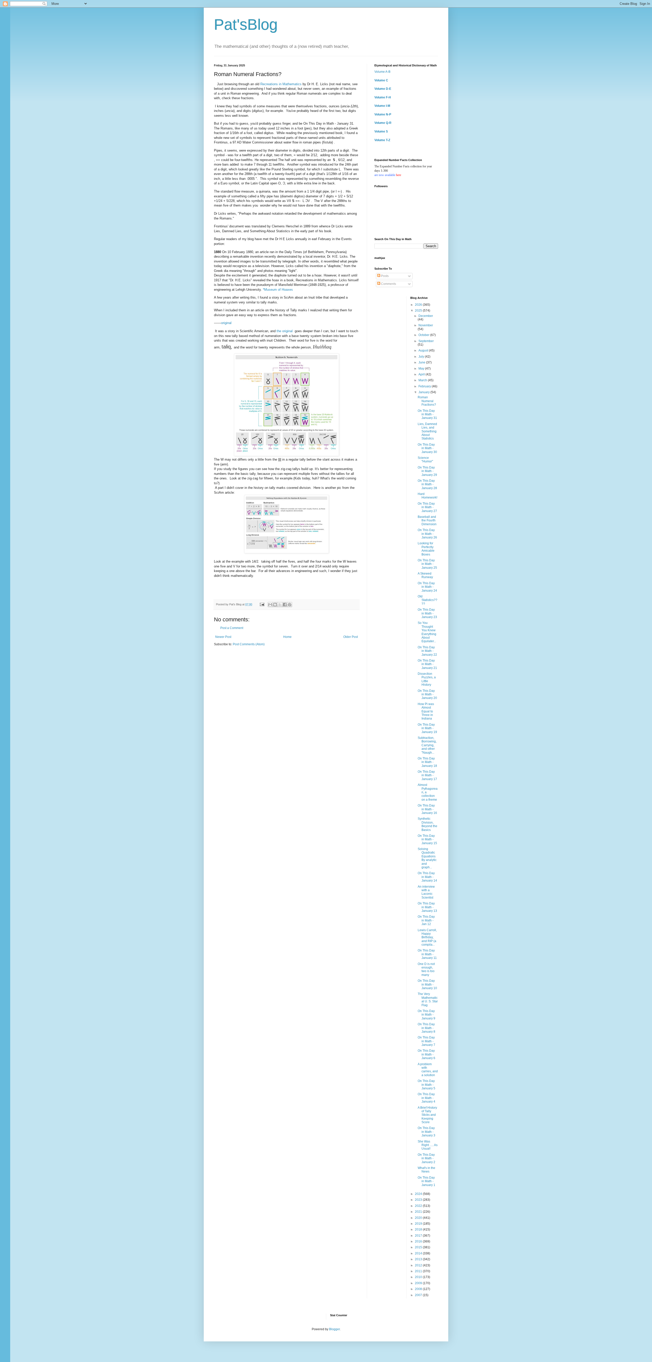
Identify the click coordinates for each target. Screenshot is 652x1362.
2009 (419, 1283)
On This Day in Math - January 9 (426, 1014)
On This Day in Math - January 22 (427, 651)
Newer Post (223, 637)
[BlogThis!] (275, 604)
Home (287, 637)
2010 (419, 1277)
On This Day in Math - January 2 (426, 1158)
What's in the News (426, 1169)
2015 (419, 1247)
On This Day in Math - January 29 (427, 471)
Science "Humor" (425, 459)
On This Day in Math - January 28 (427, 484)
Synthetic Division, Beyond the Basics (427, 824)
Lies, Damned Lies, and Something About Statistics (427, 431)
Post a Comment (231, 628)
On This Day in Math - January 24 (427, 586)
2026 (419, 304)
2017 (419, 1235)
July (421, 356)
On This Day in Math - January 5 (426, 1084)
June (422, 362)
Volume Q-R (382, 123)
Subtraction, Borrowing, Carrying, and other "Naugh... (427, 745)
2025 (419, 310)
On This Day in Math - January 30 (427, 448)
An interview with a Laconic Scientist (426, 892)
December (425, 316)
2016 (419, 1241)
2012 (419, 1265)
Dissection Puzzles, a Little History (427, 679)
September (426, 341)
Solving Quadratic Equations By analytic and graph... (427, 858)
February (425, 386)
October (424, 335)
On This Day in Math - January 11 (427, 954)
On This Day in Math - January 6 (426, 1054)
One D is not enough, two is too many (426, 969)
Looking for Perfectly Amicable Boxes (426, 548)
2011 (419, 1271)
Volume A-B (382, 72)
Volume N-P (382, 114)
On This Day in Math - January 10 (427, 984)
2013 (419, 1259)
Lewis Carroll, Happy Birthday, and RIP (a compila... (427, 937)
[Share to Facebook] (284, 604)
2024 (419, 1194)
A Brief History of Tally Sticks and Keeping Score (427, 1115)
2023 (419, 1200)
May (421, 368)
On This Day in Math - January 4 (426, 1097)
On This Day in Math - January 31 (427, 414)
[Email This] (270, 604)
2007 (419, 1295)
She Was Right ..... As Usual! (428, 1145)
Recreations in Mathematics (281, 84)
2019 (419, 1223)
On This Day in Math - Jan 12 (426, 920)
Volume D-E (382, 89)
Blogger (334, 1329)
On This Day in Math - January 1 (426, 1181)
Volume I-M (382, 106)
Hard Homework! (427, 495)
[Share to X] (279, 604)
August (423, 350)
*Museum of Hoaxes (278, 289)
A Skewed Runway (425, 575)
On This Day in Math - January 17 (427, 775)
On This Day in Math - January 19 (427, 728)
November (425, 325)
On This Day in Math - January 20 (427, 694)
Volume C (381, 80)
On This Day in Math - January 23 (427, 613)
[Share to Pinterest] (289, 604)
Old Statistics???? (427, 600)
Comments (388, 284)
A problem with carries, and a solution (428, 1069)
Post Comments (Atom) (249, 644)
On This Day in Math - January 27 (427, 507)
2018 (419, 1229)
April (422, 374)
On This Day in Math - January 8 (426, 1027)
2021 (419, 1211)
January (424, 392)
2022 (419, 1206)
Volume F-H (382, 97)
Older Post (350, 637)
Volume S (381, 131)
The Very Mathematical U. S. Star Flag (428, 999)
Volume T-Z (382, 140)
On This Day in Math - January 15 (427, 839)
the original (285, 331)
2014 (419, 1253)
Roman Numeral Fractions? (427, 401)
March (423, 380)
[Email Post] (262, 604)
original (226, 323)
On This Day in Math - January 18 (427, 762)
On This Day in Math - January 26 (427, 533)
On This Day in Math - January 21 (427, 664)
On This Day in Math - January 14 (427, 876)
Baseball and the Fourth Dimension (427, 520)
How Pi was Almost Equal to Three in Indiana (426, 711)
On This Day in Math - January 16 (427, 809)
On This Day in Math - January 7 (426, 1041)
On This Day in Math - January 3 (426, 1131)
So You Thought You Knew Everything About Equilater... (427, 632)
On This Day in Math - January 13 (427, 907)
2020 (419, 1218)
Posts (384, 276)
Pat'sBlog (246, 24)
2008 (419, 1289)
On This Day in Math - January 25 (427, 564)
